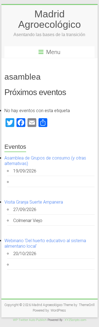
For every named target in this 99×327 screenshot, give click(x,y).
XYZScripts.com (75, 320)
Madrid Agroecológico (49, 19)
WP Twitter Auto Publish (30, 320)
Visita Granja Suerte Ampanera (33, 202)
